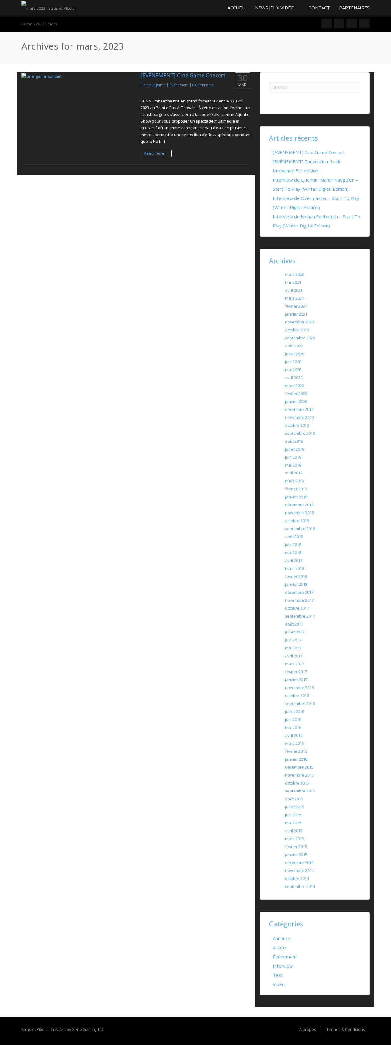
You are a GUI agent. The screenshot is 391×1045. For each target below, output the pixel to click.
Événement (179, 85)
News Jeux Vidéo (275, 8)
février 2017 (296, 671)
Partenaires (354, 8)
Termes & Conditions (346, 1029)
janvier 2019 (296, 497)
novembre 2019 (299, 417)
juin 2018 (293, 544)
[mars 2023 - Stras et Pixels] (48, 7)
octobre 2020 (297, 330)
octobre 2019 (297, 425)
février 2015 (296, 846)
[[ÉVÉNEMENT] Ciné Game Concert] (76, 76)
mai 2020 (293, 369)
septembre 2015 (300, 791)
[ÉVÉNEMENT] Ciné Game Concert (183, 75)
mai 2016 (293, 727)
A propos (307, 1029)
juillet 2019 (294, 449)
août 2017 (294, 624)
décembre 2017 (299, 592)
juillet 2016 (294, 711)
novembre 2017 (299, 600)
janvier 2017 (296, 679)
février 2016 (296, 751)
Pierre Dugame (153, 85)
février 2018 (296, 576)
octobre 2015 (297, 783)
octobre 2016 (297, 695)
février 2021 (296, 306)
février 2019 (296, 489)
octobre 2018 (297, 520)
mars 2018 (294, 568)
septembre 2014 (300, 886)
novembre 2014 (299, 870)
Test (278, 975)
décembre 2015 (299, 767)
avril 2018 (293, 560)
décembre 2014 (299, 862)
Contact (319, 8)
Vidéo (279, 984)
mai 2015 (293, 822)
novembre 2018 (299, 512)
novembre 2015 (299, 775)
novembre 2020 (299, 322)
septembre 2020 (300, 338)
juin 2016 (293, 719)
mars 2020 (294, 385)
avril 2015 (293, 830)
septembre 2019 (300, 433)
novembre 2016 (299, 687)
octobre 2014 (297, 878)
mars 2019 (294, 481)
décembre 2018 (299, 505)
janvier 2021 (296, 314)
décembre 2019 (299, 409)
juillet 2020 (294, 353)
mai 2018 (293, 552)
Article (279, 947)
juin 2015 (293, 815)
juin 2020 (293, 361)
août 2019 (294, 441)
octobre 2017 (297, 608)
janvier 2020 (296, 401)
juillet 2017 (294, 632)
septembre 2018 (300, 528)
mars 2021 (294, 298)
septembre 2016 (300, 703)
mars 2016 (294, 743)
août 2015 (294, 799)
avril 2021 (293, 290)
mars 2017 (294, 664)
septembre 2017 (300, 616)
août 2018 (294, 536)
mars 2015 (294, 838)
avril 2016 (293, 735)
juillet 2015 (294, 807)
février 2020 (296, 393)
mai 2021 (293, 282)
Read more (154, 153)
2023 (40, 24)
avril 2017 (293, 656)
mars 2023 (294, 274)
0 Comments (202, 85)
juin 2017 (293, 640)
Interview (283, 966)
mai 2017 (293, 648)
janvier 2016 (296, 759)
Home (26, 24)
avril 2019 (293, 473)
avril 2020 (293, 377)
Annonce (282, 938)
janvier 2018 (296, 584)
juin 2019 (293, 457)
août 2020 (294, 346)
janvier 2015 (296, 854)
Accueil (236, 8)
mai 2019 (293, 465)
